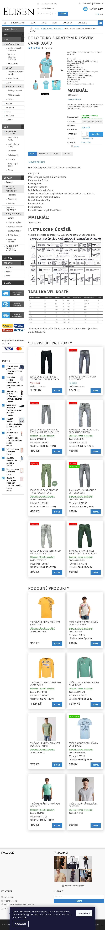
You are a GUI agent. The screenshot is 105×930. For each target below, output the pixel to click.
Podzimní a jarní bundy (15, 73)
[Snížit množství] (87, 135)
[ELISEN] (18, 10)
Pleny (10, 170)
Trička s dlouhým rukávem (12, 56)
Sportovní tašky (15, 226)
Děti (54, 22)
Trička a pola (12, 44)
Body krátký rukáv (13, 138)
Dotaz (76, 146)
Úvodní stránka (5, 23)
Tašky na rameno (12, 240)
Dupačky (12, 150)
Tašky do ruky (14, 235)
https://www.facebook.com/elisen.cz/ (19, 904)
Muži (43, 22)
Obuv (8, 111)
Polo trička (13, 63)
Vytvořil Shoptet (97, 925)
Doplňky (67, 22)
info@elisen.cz (9, 897)
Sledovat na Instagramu (74, 885)
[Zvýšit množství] (87, 133)
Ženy (33, 22)
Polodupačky (13, 155)
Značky (7, 283)
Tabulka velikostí (74, 99)
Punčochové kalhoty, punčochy (12, 248)
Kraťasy (10, 115)
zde (24, 917)
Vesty (8, 83)
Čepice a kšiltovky (11, 209)
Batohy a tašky (13, 214)
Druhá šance (17, 22)
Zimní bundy (13, 78)
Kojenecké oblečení (11, 132)
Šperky (9, 182)
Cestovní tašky (14, 231)
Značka (56, 154)
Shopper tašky (14, 222)
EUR (101, 14)
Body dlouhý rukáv (13, 145)
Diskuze (67, 154)
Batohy (11, 218)
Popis (32, 154)
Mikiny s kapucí (15, 90)
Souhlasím (84, 913)
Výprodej (82, 22)
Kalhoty (10, 107)
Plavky (9, 119)
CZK (97, 14)
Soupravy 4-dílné (13, 164)
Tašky (9, 271)
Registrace (98, 3)
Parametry (44, 154)
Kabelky (11, 203)
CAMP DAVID (87, 138)
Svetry (11, 99)
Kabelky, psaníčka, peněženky (11, 188)
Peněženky (13, 199)
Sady (8, 275)
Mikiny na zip (14, 95)
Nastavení (20, 923)
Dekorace (9, 263)
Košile (9, 103)
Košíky (9, 267)
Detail (57, 391)
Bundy (9, 68)
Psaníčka (12, 195)
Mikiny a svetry (13, 87)
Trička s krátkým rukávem (15, 49)
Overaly (11, 159)
